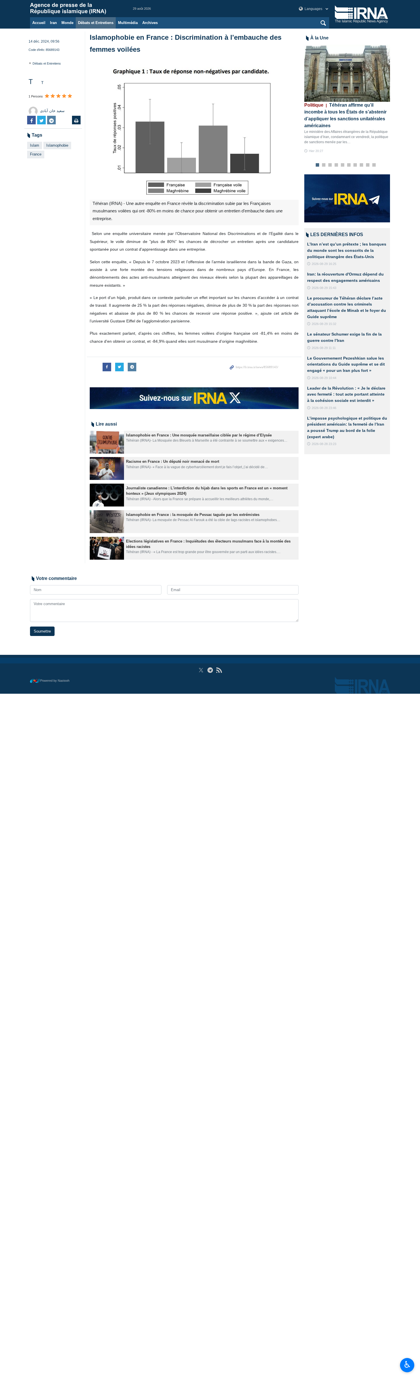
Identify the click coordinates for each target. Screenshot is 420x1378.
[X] (201, 670)
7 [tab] (355, 165)
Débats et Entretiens (95, 23)
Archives (150, 23)
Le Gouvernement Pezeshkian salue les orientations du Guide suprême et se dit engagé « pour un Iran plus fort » (346, 364)
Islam (34, 145)
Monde (67, 23)
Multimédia (128, 23)
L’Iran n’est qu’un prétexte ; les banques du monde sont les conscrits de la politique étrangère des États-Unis (346, 250)
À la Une (319, 37)
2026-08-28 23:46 (324, 408)
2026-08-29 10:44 (324, 378)
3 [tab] (330, 165)
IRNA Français (75, 8)
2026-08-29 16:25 (324, 264)
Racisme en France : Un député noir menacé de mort (172, 461)
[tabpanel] (347, 99)
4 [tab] (336, 165)
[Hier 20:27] (347, 73)
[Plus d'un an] (107, 442)
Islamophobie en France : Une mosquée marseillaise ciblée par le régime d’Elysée (199, 435)
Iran (53, 23)
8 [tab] (362, 165)
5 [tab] (343, 165)
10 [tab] (374, 165)
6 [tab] (349, 165)
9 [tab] (368, 165)
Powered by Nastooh (54, 680)
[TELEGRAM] (210, 670)
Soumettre (42, 631)
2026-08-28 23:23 (324, 444)
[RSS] (219, 670)
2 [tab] (324, 165)
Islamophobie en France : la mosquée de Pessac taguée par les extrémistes (193, 514)
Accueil (38, 23)
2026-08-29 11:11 (324, 348)
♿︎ (407, 1364)
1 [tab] (318, 165)
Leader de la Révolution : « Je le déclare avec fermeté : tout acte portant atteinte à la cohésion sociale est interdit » (346, 394)
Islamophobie (57, 145)
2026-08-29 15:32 (324, 324)
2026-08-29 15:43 (324, 288)
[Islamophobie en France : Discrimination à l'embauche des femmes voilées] (194, 130)
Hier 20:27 (316, 151)
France (35, 154)
